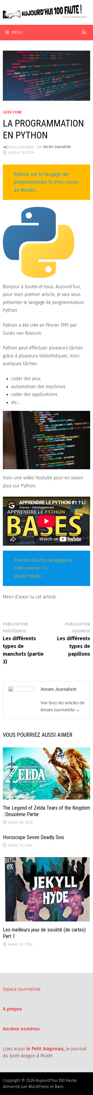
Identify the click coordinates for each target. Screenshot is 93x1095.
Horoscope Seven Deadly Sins (33, 837)
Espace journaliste (22, 989)
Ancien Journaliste (57, 147)
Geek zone (12, 112)
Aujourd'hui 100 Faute (56, 1080)
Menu (17, 32)
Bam (59, 1086)
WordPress (38, 1086)
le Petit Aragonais (45, 1049)
